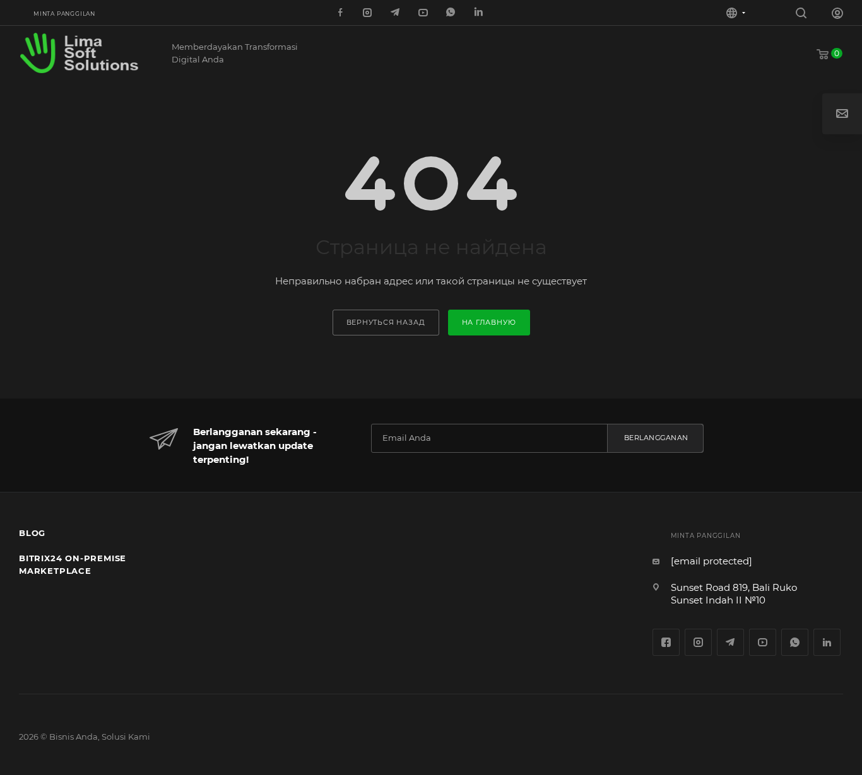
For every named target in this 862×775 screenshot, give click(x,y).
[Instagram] (368, 13)
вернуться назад (385, 322)
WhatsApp (452, 13)
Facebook (666, 642)
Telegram (730, 642)
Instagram (698, 642)
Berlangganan (656, 437)
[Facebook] (341, 13)
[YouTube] (424, 13)
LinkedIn (479, 13)
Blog (32, 533)
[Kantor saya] (837, 15)
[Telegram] (396, 13)
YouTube (762, 642)
